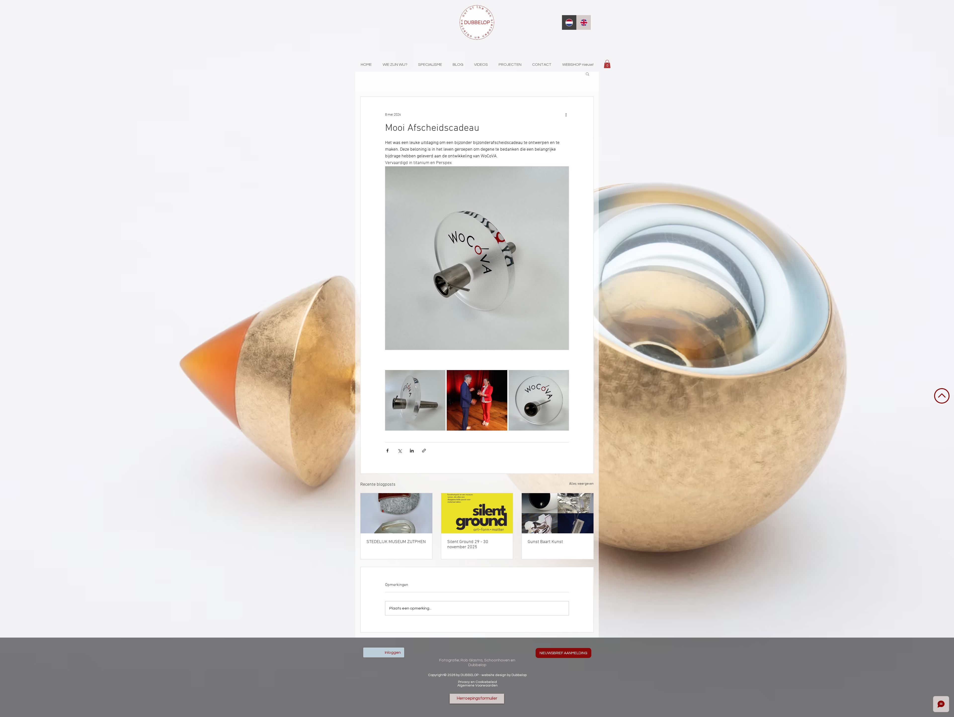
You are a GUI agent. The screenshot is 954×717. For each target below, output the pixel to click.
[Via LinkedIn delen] (411, 450)
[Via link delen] (424, 450)
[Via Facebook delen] (387, 450)
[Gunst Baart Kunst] (558, 513)
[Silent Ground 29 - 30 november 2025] (477, 513)
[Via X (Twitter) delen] (399, 450)
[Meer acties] (566, 115)
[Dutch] (569, 22)
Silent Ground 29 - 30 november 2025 (467, 544)
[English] (583, 22)
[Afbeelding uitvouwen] (415, 400)
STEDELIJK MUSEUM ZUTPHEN (396, 542)
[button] (607, 64)
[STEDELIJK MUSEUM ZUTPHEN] (396, 513)
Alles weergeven (581, 484)
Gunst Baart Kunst (545, 542)
